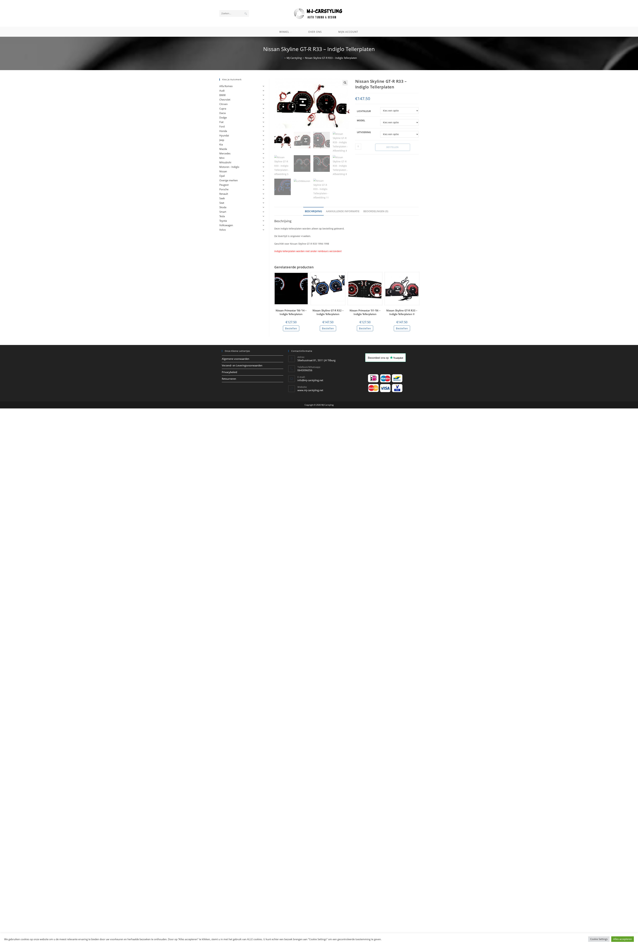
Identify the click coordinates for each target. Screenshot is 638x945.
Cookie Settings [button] (599, 939)
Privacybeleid (229, 378)
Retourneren (229, 385)
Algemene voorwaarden (235, 365)
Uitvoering (364, 132)
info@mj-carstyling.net (310, 386)
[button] (345, 82)
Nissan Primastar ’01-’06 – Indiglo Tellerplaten (365, 312)
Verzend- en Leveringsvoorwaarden (242, 371)
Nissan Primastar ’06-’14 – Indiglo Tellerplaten (291, 312)
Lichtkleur (364, 111)
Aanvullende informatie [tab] (342, 211)
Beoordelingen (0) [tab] (375, 211)
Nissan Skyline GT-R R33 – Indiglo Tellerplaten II (401, 312)
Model (361, 120)
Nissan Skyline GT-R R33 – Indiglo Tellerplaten (331, 57)
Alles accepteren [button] (622, 939)
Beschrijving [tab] (313, 211)
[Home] (282, 57)
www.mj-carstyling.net (310, 396)
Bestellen (392, 147)
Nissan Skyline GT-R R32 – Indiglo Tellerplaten (328, 312)
